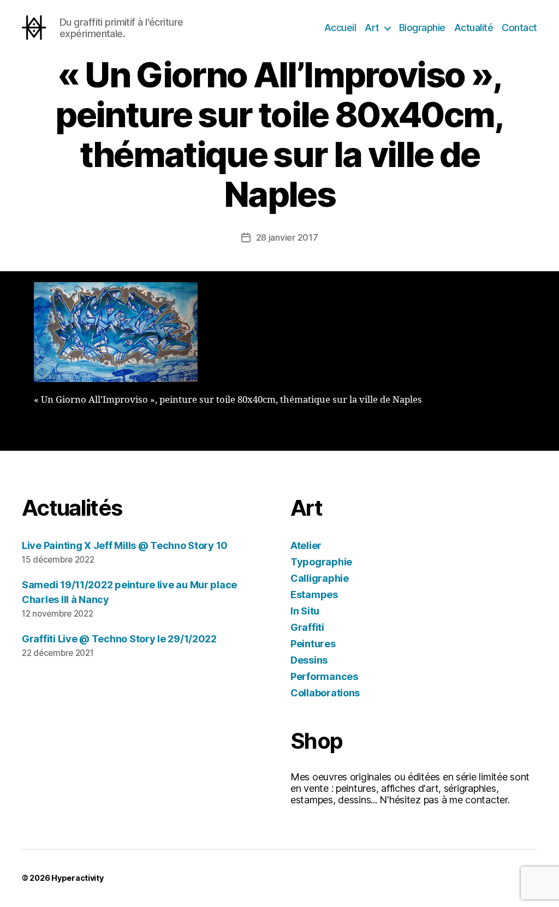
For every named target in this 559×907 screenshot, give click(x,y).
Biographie (422, 27)
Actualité (473, 27)
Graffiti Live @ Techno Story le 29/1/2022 (119, 639)
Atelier (306, 545)
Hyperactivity (77, 877)
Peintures (313, 643)
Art (372, 27)
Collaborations (325, 693)
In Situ (304, 611)
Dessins (309, 660)
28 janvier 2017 (287, 237)
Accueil (340, 27)
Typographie (321, 562)
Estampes (314, 594)
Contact (519, 27)
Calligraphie (319, 578)
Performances (324, 676)
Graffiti (307, 627)
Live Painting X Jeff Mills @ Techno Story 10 (125, 545)
